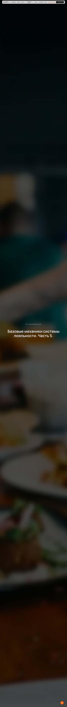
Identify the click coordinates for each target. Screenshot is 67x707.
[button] (51, 2)
